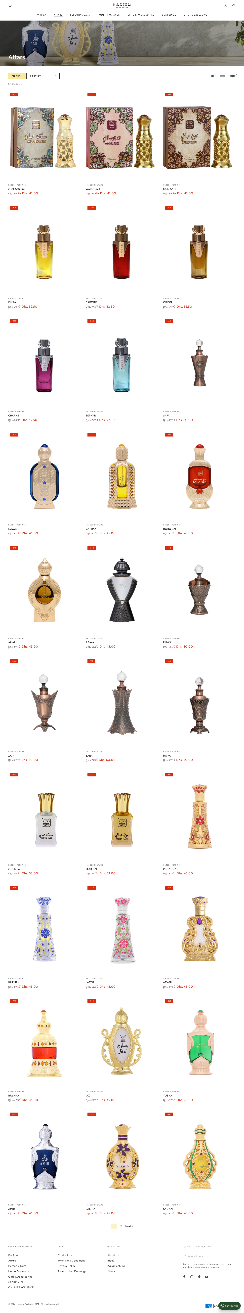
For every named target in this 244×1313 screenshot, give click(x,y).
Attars (12, 1260)
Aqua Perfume (116, 1265)
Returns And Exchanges (73, 1271)
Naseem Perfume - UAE (28, 1304)
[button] (10, 5)
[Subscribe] (234, 1256)
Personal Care (17, 1265)
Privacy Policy (66, 1265)
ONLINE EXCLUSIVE (21, 1287)
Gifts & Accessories (20, 1276)
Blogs (110, 1260)
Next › (129, 1226)
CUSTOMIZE (16, 1282)
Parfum (13, 1255)
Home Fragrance (19, 1271)
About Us (113, 1255)
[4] (232, 76)
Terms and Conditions (71, 1260)
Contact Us (65, 1255)
